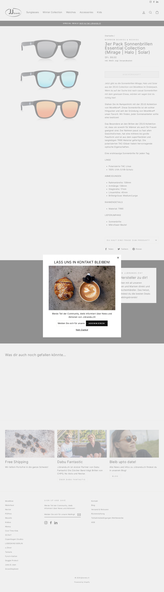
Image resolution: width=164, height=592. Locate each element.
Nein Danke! (82, 329)
